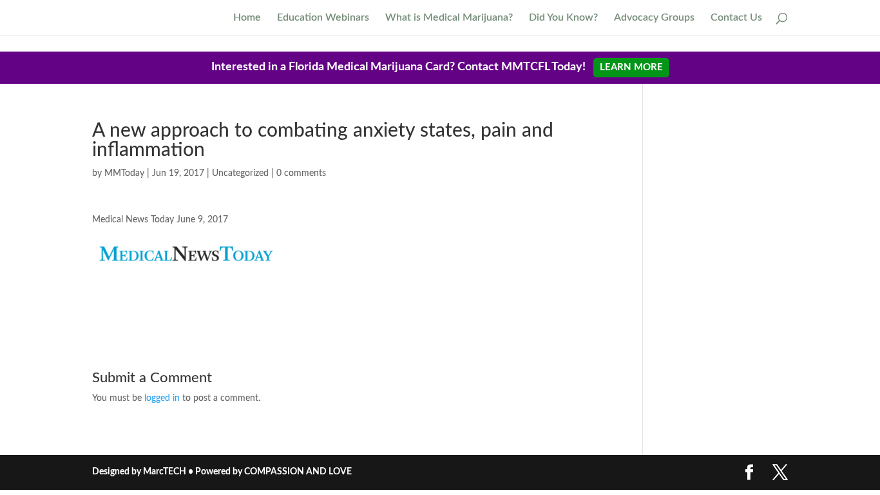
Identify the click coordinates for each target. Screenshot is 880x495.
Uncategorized (240, 173)
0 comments (301, 173)
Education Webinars (323, 18)
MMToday (124, 173)
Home (247, 18)
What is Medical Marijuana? (449, 18)
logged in (162, 398)
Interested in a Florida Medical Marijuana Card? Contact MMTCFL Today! (437, 67)
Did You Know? (563, 18)
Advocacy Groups (654, 18)
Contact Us (736, 18)
